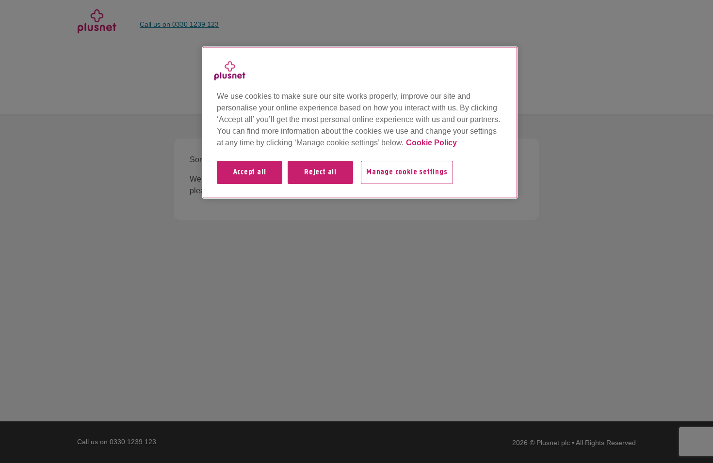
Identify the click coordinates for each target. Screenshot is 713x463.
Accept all (249, 172)
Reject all (320, 172)
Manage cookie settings (407, 172)
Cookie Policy (431, 143)
